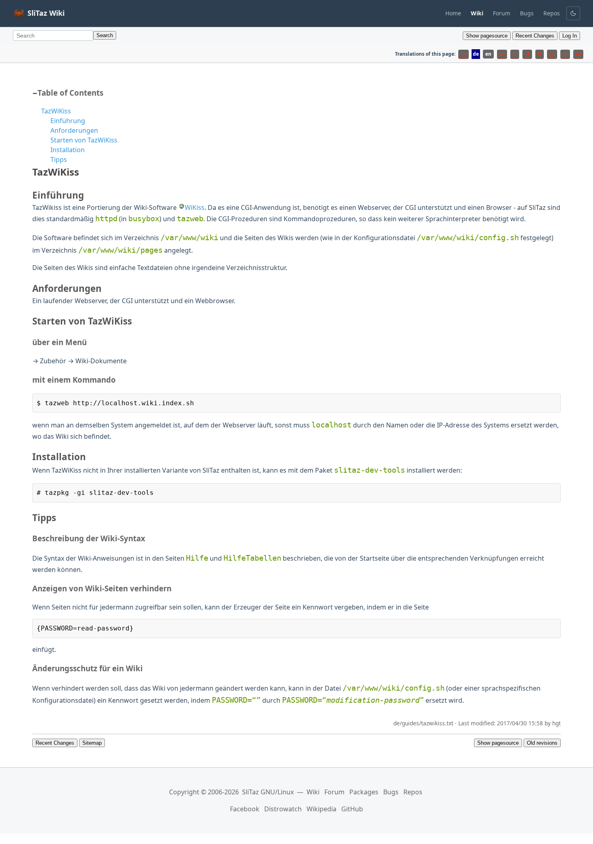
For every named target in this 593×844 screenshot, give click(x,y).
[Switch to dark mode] (573, 13)
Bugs (527, 13)
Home (453, 13)
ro (565, 53)
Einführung (67, 120)
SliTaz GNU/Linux (268, 791)
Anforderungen (74, 130)
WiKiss (195, 207)
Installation (67, 149)
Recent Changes (535, 36)
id (527, 53)
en (488, 53)
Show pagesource (486, 36)
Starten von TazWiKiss (83, 140)
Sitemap (92, 743)
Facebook (244, 808)
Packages (363, 791)
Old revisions (542, 743)
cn (463, 53)
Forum (501, 13)
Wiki (313, 791)
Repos (551, 13)
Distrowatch (283, 808)
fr (515, 53)
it (539, 53)
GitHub (352, 808)
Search (104, 35)
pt (552, 53)
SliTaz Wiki (46, 13)
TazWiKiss (56, 111)
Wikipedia (321, 808)
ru (578, 53)
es (502, 53)
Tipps (58, 159)
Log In (569, 36)
